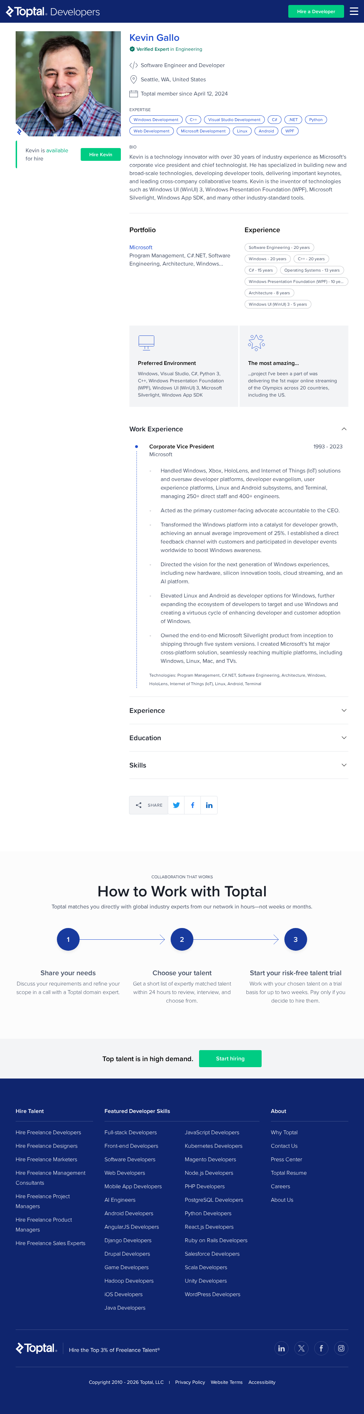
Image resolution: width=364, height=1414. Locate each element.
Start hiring (230, 1058)
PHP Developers (205, 1186)
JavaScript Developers (212, 1132)
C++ (193, 119)
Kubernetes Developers (213, 1146)
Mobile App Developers (133, 1186)
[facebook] (192, 805)
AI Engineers (120, 1199)
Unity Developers (206, 1280)
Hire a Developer (316, 11)
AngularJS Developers (132, 1226)
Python (316, 119)
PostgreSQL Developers (214, 1199)
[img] (165, 49)
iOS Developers (124, 1294)
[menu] (354, 11)
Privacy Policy (190, 1382)
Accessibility (261, 1382)
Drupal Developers (127, 1253)
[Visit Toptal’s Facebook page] (321, 1348)
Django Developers (128, 1240)
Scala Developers (206, 1267)
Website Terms (227, 1382)
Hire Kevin (100, 154)
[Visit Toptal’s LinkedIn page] (281, 1348)
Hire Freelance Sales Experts (50, 1243)
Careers (280, 1186)
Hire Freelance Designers (46, 1146)
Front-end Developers (131, 1146)
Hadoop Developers (129, 1280)
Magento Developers (210, 1159)
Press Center (286, 1159)
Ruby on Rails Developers (216, 1240)
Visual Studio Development (234, 119)
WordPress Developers (212, 1294)
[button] (238, 429)
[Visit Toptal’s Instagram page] (341, 1348)
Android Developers (129, 1213)
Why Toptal (284, 1132)
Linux (242, 131)
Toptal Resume (289, 1172)
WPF (289, 131)
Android (266, 131)
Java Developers (125, 1307)
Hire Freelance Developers (48, 1132)
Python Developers (208, 1213)
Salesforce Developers (212, 1253)
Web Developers (125, 1172)
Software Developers (130, 1159)
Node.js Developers (209, 1172)
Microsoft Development (203, 131)
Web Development (152, 131)
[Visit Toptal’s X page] (301, 1348)
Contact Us (284, 1146)
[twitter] (176, 805)
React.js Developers (209, 1226)
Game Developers (127, 1267)
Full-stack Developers (131, 1132)
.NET (293, 119)
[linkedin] (209, 805)
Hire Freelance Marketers (46, 1159)
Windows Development (156, 119)
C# (274, 119)
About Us (282, 1199)
